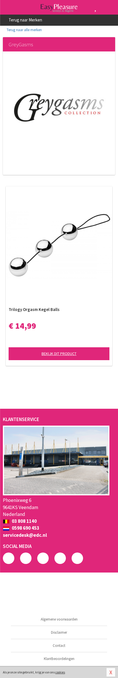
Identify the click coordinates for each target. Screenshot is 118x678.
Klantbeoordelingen (59, 658)
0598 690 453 (25, 528)
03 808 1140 (24, 521)
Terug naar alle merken (24, 29)
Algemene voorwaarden (59, 619)
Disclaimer (59, 632)
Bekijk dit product (59, 353)
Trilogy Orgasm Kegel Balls (34, 309)
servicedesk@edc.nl (25, 535)
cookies (60, 672)
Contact (59, 645)
